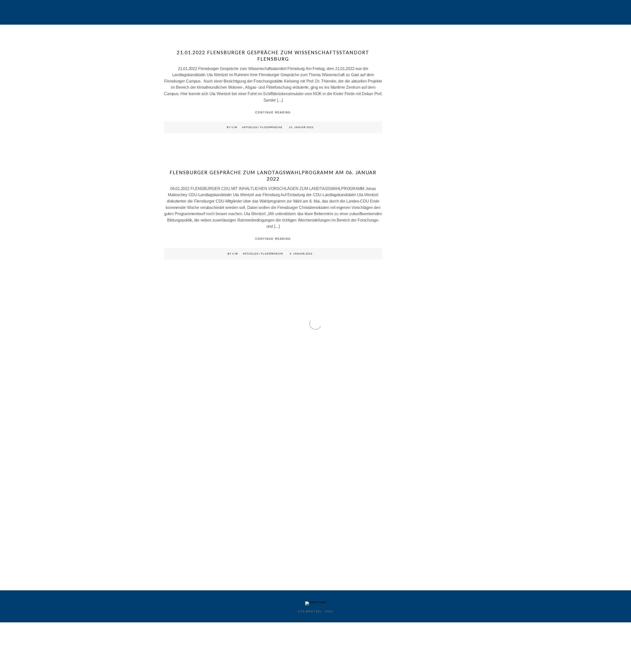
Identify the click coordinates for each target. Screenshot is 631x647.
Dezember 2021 (406, 488)
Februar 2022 (404, 475)
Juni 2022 (402, 449)
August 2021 (404, 513)
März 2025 (402, 283)
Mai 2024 (401, 334)
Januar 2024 (403, 353)
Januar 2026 (403, 257)
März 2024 (402, 340)
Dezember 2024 (406, 302)
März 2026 (402, 245)
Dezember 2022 (406, 430)
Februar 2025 (404, 289)
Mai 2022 (401, 456)
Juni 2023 (402, 392)
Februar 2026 (404, 251)
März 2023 (402, 411)
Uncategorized (405, 571)
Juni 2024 (402, 328)
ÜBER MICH (402, 11)
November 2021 (406, 494)
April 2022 (402, 462)
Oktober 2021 (404, 500)
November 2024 (406, 308)
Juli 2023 (401, 385)
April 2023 (402, 405)
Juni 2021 (402, 526)
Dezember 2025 (406, 264)
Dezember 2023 (406, 360)
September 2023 (406, 379)
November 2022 (406, 437)
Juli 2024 (401, 321)
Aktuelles (250, 127)
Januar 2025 (403, 296)
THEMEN (367, 11)
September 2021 (406, 507)
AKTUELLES (195, 11)
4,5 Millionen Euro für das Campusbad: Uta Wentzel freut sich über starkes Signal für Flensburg (425, 103)
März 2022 (402, 469)
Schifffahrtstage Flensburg (304, 11)
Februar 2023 (404, 417)
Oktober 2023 (404, 373)
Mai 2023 (401, 398)
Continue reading (273, 112)
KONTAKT (440, 11)
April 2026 (402, 238)
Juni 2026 (402, 225)
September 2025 (406, 276)
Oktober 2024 (404, 315)
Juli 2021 (401, 520)
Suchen (401, 44)
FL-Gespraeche (271, 127)
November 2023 (406, 366)
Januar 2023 (403, 424)
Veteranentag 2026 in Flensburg (417, 80)
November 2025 (406, 270)
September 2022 (406, 443)
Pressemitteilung (407, 564)
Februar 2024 (404, 347)
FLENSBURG (236, 11)
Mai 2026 (401, 232)
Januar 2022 (403, 481)
